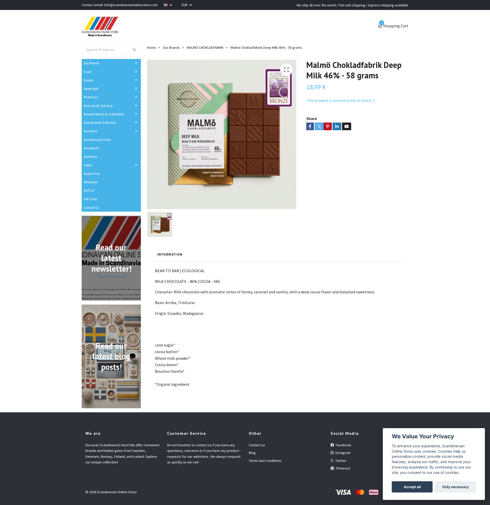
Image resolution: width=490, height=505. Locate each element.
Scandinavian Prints (97, 140)
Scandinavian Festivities (100, 123)
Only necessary (455, 487)
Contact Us (91, 208)
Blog (252, 452)
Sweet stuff (91, 89)
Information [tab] (169, 254)
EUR (185, 5)
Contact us (257, 445)
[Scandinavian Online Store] (100, 26)
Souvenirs (90, 131)
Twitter (340, 460)
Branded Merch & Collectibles (104, 114)
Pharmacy (91, 97)
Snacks (88, 80)
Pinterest (342, 468)
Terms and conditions (265, 460)
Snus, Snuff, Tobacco (98, 106)
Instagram (343, 452)
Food (87, 72)
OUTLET (89, 190)
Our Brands (91, 63)
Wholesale (91, 182)
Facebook (343, 445)
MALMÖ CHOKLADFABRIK (205, 47)
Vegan (88, 165)
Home (151, 47)
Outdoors (90, 156)
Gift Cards (90, 199)
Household (91, 148)
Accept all (412, 487)
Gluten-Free (91, 174)
